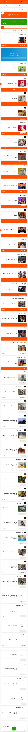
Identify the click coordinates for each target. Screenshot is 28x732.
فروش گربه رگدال (23, 441)
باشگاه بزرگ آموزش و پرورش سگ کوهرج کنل (17, 254)
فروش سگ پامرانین (22, 528)
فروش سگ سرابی (23, 324)
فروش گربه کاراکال (23, 689)
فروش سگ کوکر (23, 206)
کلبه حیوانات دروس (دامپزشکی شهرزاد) (18, 342)
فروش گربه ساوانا (23, 674)
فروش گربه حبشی (23, 718)
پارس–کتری (22, 92)
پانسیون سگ (23, 645)
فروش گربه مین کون (22, 118)
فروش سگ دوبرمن (22, 484)
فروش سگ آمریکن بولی (22, 514)
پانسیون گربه (23, 703)
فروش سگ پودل (23, 338)
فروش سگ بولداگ (22, 397)
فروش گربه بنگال (23, 601)
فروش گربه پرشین (23, 250)
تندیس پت (22, 619)
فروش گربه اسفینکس (22, 220)
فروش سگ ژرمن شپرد (22, 265)
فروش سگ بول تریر (22, 470)
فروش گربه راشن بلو (22, 411)
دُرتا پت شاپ (22, 151)
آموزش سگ (23, 279)
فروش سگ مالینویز (22, 309)
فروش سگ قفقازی (22, 557)
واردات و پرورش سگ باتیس (20, 386)
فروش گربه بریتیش (22, 45)
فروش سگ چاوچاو (22, 191)
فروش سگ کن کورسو (22, 294)
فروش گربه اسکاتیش (22, 74)
